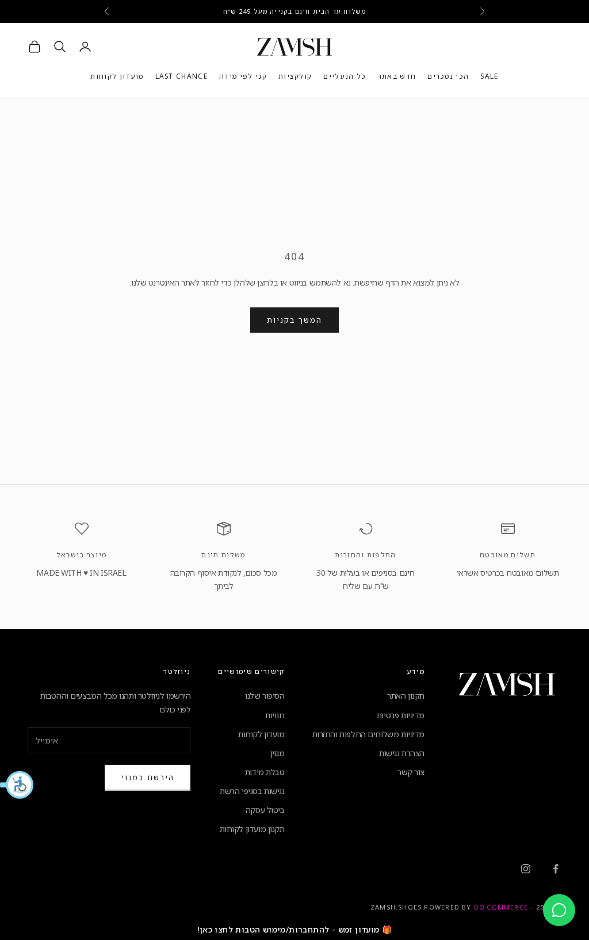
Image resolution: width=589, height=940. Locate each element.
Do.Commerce (501, 907)
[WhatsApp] (559, 910)
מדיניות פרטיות (400, 715)
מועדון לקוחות (116, 76)
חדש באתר (397, 76)
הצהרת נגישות (401, 753)
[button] (17, 785)
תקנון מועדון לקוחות (252, 828)
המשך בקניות (294, 320)
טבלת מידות (265, 771)
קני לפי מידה (243, 76)
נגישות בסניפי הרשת (252, 790)
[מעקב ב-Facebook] (555, 868)
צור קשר (410, 771)
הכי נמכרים (448, 76)
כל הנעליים (344, 76)
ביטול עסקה (265, 809)
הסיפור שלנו (264, 695)
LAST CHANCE (181, 76)
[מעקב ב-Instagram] (525, 868)
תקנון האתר (405, 695)
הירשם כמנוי (147, 777)
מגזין (277, 753)
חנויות (274, 715)
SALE (489, 76)
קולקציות (295, 76)
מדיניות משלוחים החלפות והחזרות (368, 734)
